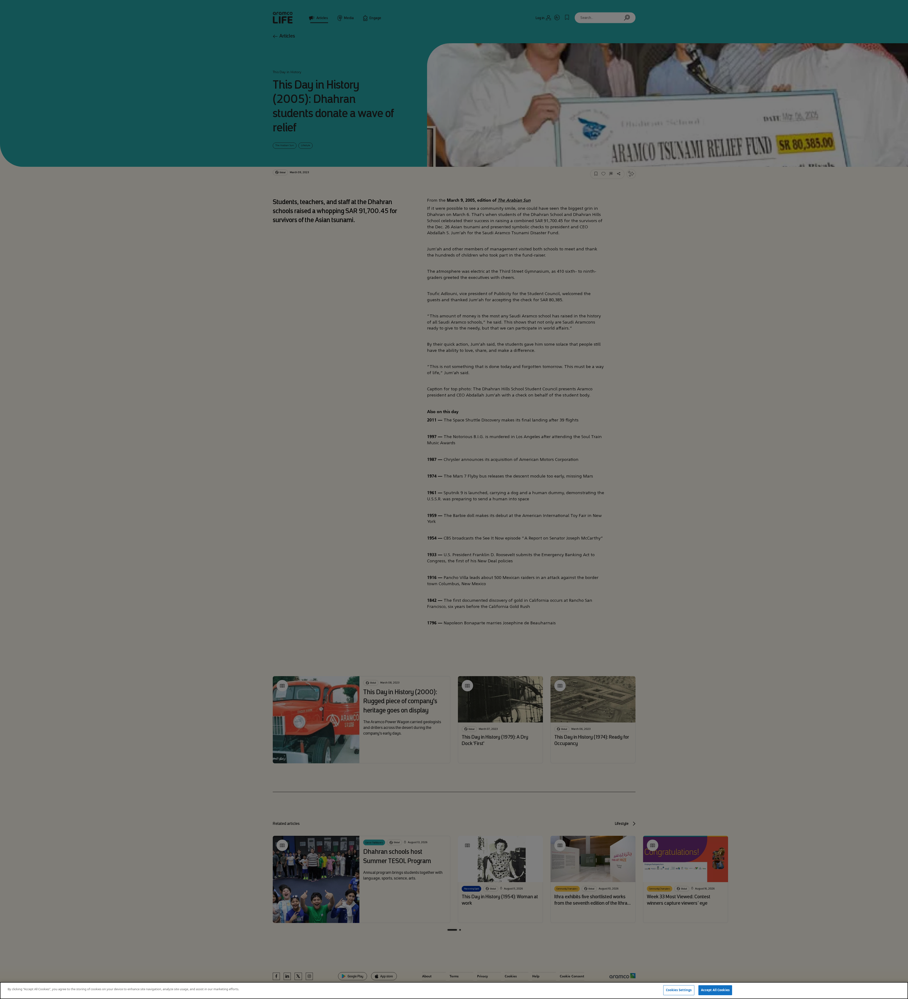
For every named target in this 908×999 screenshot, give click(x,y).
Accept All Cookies (715, 990)
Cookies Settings (679, 990)
